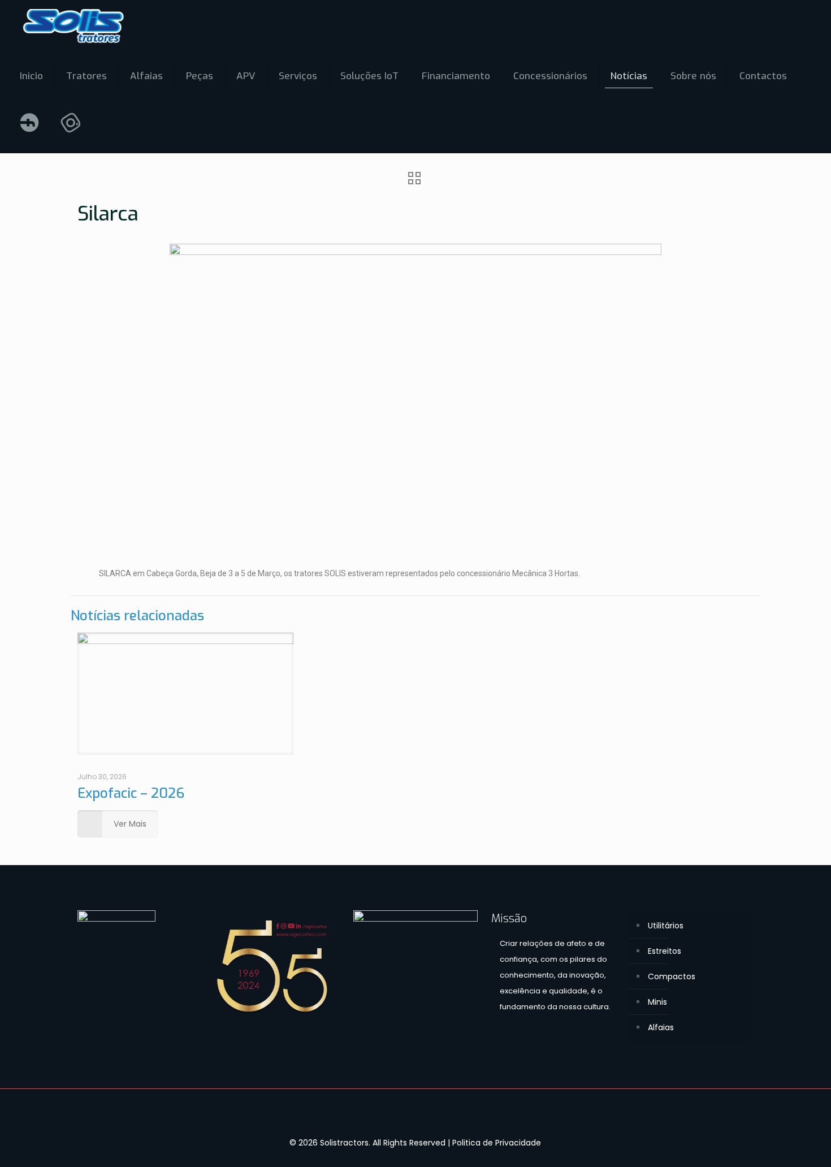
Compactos (671, 976)
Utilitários (665, 925)
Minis (657, 1002)
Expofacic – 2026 (130, 793)
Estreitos (664, 951)
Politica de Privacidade (496, 1142)
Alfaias (661, 1027)
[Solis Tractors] (73, 25)
